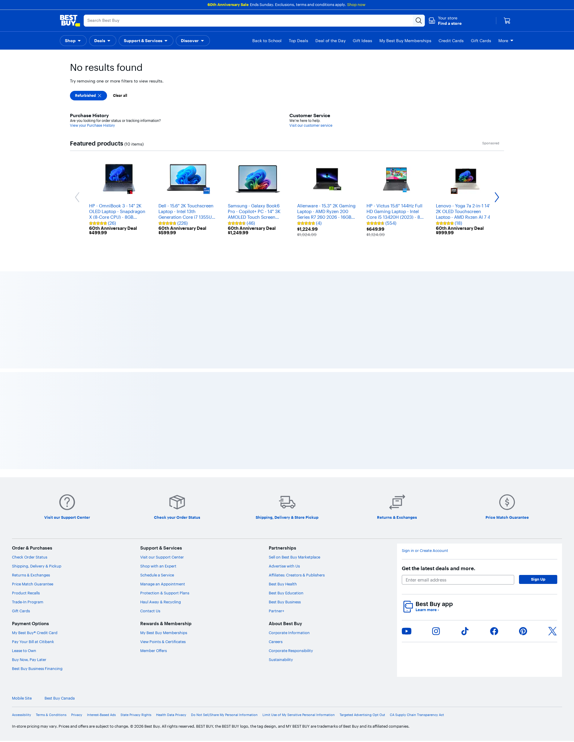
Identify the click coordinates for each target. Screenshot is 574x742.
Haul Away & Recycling (160, 601)
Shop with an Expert (158, 566)
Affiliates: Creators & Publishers (297, 575)
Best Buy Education (286, 592)
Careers (276, 641)
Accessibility (21, 715)
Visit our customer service (310, 125)
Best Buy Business (285, 601)
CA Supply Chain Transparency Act (417, 715)
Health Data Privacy (171, 715)
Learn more (427, 610)
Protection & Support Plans (164, 592)
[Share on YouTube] (406, 631)
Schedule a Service (157, 575)
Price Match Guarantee (32, 584)
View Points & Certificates (163, 641)
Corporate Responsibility (291, 650)
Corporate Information (289, 632)
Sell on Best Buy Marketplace (294, 557)
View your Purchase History (92, 125)
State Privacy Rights (135, 715)
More (503, 40)
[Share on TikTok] (465, 631)
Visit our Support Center (162, 557)
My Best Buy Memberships (163, 632)
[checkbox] (88, 95)
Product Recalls (26, 592)
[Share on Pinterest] (523, 631)
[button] (445, 20)
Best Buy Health (283, 584)
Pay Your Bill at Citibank (33, 641)
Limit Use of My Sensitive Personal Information (298, 715)
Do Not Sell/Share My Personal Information (224, 715)
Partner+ (276, 610)
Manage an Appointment (162, 584)
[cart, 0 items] (507, 20)
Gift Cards (21, 610)
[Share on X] (552, 631)
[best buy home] (70, 21)
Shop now (356, 4)
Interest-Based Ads (101, 715)
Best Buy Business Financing (37, 668)
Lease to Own (24, 650)
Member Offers (153, 650)
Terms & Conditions (51, 715)
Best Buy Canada (60, 698)
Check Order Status (29, 557)
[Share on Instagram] (436, 631)
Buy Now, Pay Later (29, 659)
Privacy (76, 715)
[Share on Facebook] (494, 631)
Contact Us (150, 610)
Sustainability (281, 659)
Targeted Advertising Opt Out (362, 715)
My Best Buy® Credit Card (34, 632)
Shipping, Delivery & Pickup (36, 566)
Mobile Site (22, 698)
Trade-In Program (27, 601)
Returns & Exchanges (31, 575)
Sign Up (538, 579)
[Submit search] (419, 21)
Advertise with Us (284, 566)
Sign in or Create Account (425, 550)
